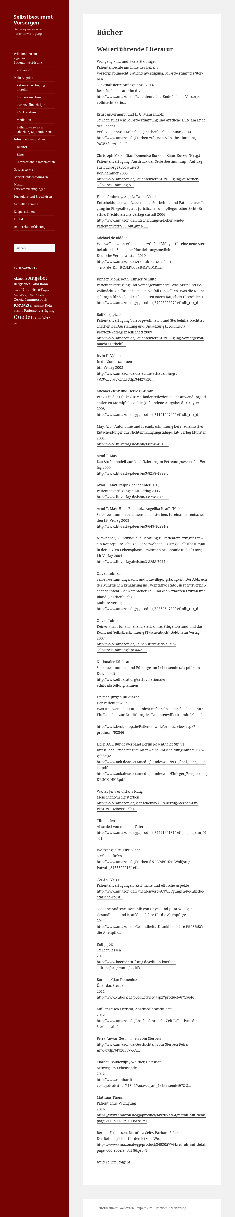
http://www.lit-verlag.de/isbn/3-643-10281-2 (133, 526)
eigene (46, 290)
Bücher (22, 147)
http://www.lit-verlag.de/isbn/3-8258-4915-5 (133, 444)
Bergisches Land (26, 284)
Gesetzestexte (23, 169)
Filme (21, 154)
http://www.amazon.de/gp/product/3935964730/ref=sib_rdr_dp (148, 608)
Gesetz (19, 299)
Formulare (41, 295)
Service (38, 318)
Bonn (44, 284)
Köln (48, 305)
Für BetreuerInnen (30, 97)
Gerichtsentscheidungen (31, 177)
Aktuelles (21, 278)
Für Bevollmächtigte (31, 105)
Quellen (24, 317)
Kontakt (19, 219)
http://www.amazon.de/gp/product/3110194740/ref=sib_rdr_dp (148, 414)
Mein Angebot (23, 78)
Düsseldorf (31, 289)
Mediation (24, 120)
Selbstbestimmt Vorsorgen (33, 19)
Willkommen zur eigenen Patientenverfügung (28, 58)
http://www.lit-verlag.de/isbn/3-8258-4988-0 (133, 473)
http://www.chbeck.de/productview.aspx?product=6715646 (145, 997)
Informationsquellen (29, 139)
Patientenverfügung (39, 310)
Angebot (37, 278)
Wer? (46, 317)
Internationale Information (36, 162)
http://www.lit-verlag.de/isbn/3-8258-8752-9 (133, 496)
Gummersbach (35, 299)
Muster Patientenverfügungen (30, 187)
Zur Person (24, 70)
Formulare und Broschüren (33, 197)
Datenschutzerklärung (29, 227)
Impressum (144, 1208)
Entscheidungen (21, 295)
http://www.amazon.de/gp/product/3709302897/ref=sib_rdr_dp (148, 302)
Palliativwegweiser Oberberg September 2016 (35, 129)
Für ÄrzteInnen (27, 112)
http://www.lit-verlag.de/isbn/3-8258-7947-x (133, 561)
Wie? (16, 323)
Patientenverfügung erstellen (31, 87)
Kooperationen (24, 212)
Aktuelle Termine (26, 204)
